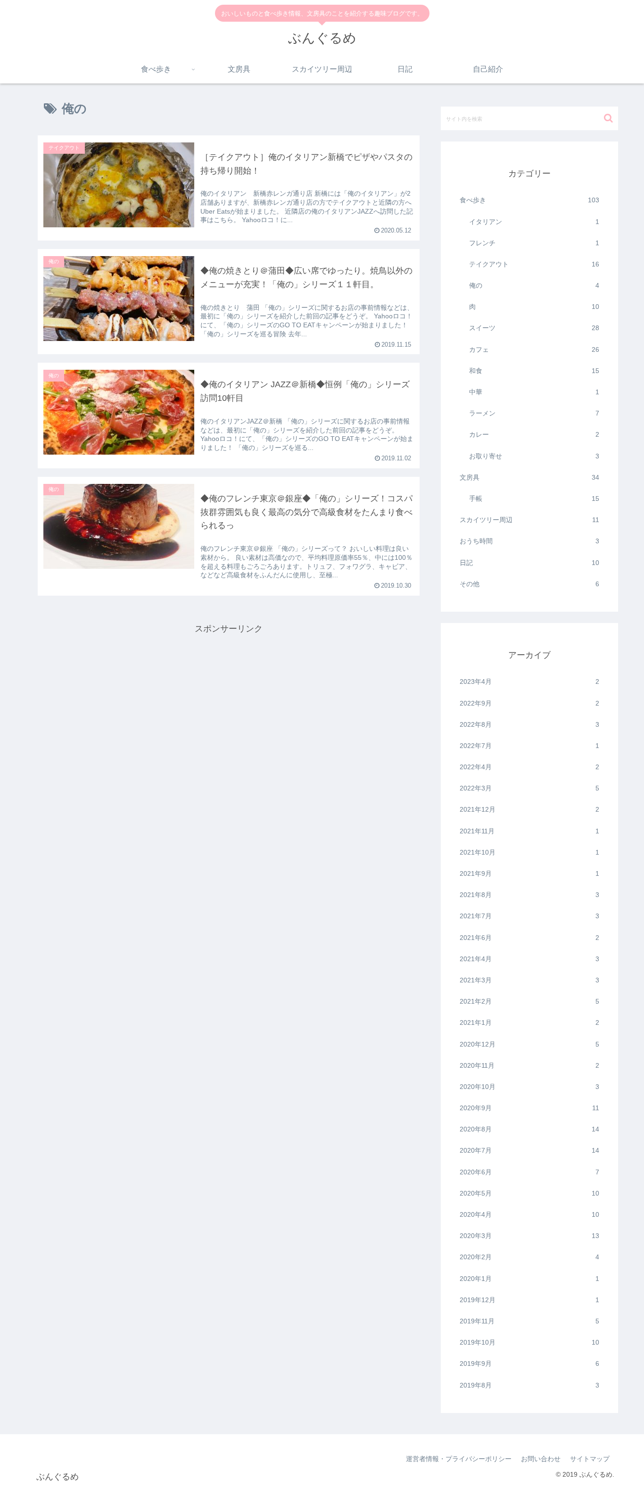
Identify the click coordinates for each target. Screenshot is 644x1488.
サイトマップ (590, 1459)
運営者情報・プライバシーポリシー (459, 1459)
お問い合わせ (541, 1459)
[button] (608, 118)
